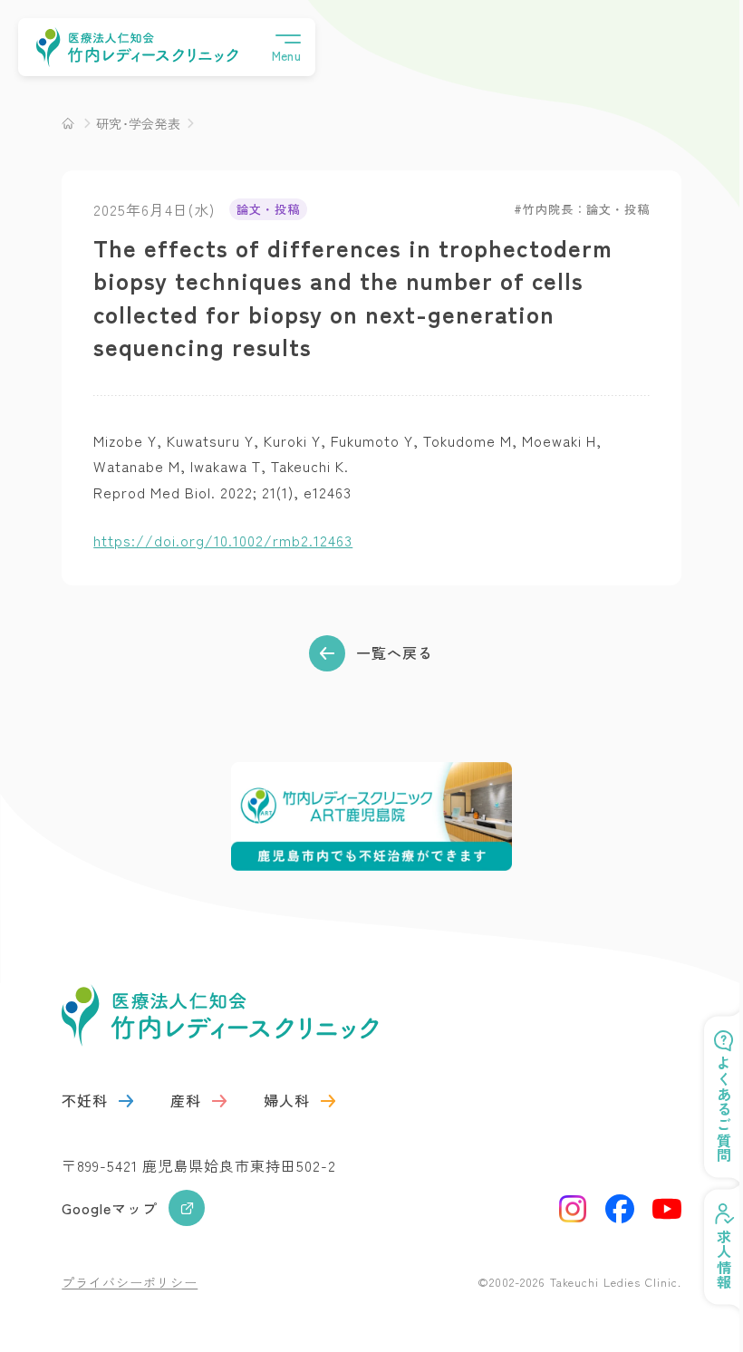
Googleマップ (110, 1208)
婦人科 (287, 1100)
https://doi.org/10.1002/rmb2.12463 (222, 540)
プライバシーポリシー (130, 1282)
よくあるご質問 (710, 1110)
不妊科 (85, 1100)
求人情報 (710, 1259)
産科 (185, 1100)
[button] (286, 47)
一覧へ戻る (394, 652)
